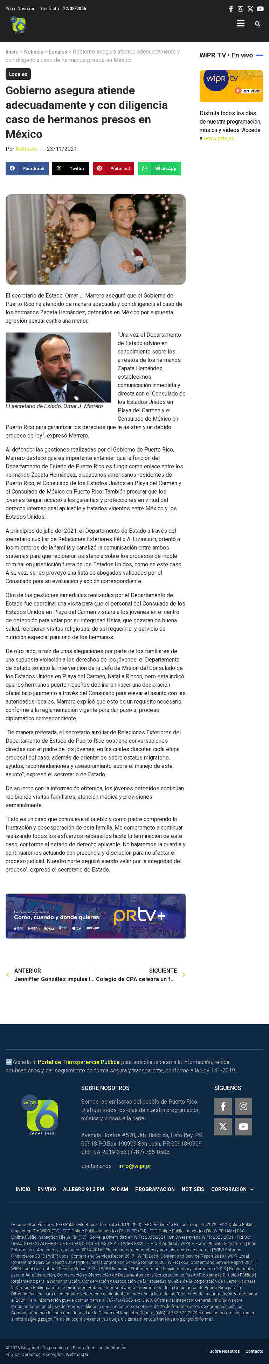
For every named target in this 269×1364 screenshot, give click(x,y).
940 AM (119, 1189)
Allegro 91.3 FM (83, 1189)
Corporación (229, 1189)
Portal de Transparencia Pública (79, 1062)
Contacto (50, 8)
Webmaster (77, 1354)
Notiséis (33, 52)
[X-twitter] (223, 1126)
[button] (257, 24)
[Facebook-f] (223, 1106)
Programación (155, 1189)
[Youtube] (243, 1126)
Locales (58, 52)
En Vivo (46, 1189)
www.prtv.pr (219, 138)
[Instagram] (243, 1106)
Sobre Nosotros (20, 8)
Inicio (12, 52)
